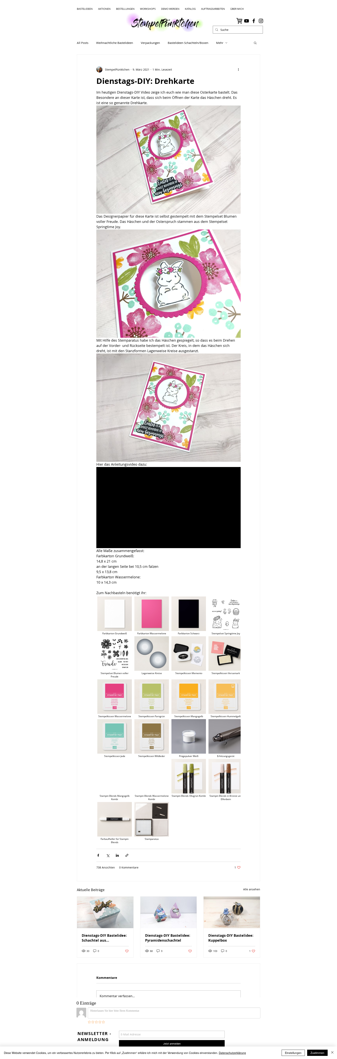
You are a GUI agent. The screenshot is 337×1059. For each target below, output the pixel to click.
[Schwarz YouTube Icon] (246, 21)
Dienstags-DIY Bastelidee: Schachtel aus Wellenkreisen (104, 938)
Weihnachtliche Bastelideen (114, 43)
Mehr (219, 43)
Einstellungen (293, 1053)
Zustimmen (317, 1053)
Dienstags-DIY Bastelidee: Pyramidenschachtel (167, 938)
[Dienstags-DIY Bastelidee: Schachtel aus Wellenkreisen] (105, 912)
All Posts (82, 43)
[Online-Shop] (239, 21)
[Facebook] (254, 21)
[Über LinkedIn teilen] (117, 855)
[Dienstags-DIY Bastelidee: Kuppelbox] (232, 912)
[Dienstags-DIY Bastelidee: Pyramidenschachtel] (168, 912)
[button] (255, 42)
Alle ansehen (251, 889)
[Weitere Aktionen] (238, 69)
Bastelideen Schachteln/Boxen (188, 43)
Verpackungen (150, 43)
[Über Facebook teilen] (98, 855)
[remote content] (168, 720)
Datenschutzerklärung (232, 1053)
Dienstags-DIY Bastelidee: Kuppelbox (230, 938)
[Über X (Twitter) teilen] (108, 855)
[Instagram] (261, 21)
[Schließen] (332, 1053)
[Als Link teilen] (127, 855)
